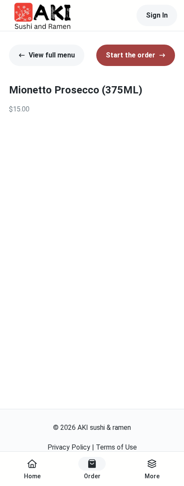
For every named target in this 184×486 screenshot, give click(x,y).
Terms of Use (116, 447)
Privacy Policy (68, 447)
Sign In (157, 15)
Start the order (130, 55)
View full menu (52, 55)
